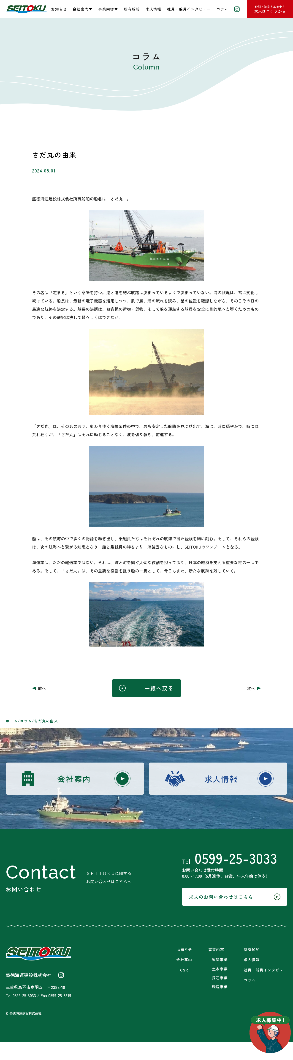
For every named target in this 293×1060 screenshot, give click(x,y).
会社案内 (74, 778)
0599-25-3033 (229, 858)
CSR (184, 970)
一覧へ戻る (159, 688)
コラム (222, 9)
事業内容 (216, 949)
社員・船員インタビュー (189, 9)
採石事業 (220, 977)
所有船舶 (132, 9)
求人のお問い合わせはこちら (221, 897)
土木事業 (220, 968)
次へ (251, 688)
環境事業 (220, 986)
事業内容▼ (108, 9)
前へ (42, 688)
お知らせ (59, 9)
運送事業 (220, 959)
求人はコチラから (270, 9)
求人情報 (153, 9)
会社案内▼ (82, 9)
